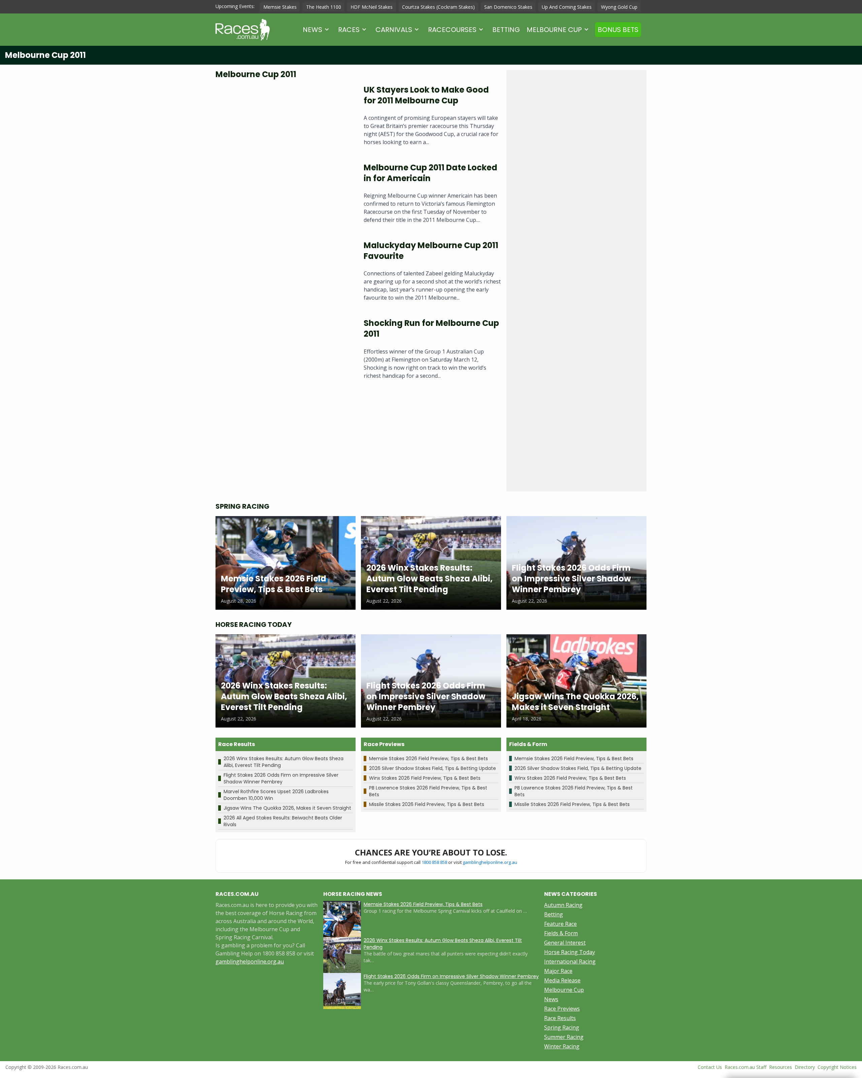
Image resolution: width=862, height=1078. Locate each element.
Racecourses (452, 29)
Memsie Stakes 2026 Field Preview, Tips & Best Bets (428, 758)
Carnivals (393, 29)
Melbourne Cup (554, 29)
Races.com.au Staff (745, 1067)
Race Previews (562, 1008)
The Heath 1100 (323, 7)
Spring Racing (561, 1027)
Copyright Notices (837, 1067)
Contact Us (710, 1067)
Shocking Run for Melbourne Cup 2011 (431, 328)
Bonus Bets (618, 29)
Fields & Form (561, 933)
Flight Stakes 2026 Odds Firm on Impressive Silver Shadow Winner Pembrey (281, 778)
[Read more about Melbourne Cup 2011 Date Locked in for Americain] (284, 195)
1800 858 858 (434, 862)
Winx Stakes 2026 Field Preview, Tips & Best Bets (424, 778)
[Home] (243, 29)
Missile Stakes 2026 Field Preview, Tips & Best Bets (426, 804)
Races (349, 29)
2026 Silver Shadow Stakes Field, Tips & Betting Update (432, 768)
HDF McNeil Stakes (372, 7)
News (312, 29)
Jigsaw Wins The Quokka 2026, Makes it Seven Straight (287, 808)
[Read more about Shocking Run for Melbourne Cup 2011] (284, 351)
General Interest (565, 942)
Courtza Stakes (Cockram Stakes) (438, 7)
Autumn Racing (563, 905)
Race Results (560, 1018)
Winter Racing (561, 1046)
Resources (780, 1067)
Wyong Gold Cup (619, 7)
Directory (805, 1067)
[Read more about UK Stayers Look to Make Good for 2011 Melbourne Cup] (284, 118)
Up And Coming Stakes (567, 7)
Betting (506, 29)
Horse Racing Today (569, 952)
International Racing (570, 961)
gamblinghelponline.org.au (490, 862)
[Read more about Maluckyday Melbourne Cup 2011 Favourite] (284, 273)
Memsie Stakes (280, 7)
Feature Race (560, 924)
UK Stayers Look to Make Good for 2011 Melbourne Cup (426, 95)
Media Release (562, 980)
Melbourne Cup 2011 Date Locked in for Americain (430, 173)
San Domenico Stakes (508, 7)
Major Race (558, 971)
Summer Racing (564, 1037)
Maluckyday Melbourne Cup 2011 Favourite (431, 251)
